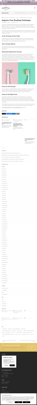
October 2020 (5, 260)
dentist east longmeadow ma (6, 330)
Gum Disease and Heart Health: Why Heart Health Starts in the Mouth (13, 161)
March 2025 (4, 181)
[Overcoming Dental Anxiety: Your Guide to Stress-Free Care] (7, 120)
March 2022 (4, 238)
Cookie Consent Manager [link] (5, 395)
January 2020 (5, 276)
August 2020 (4, 264)
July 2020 (4, 266)
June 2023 (4, 213)
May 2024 (4, 195)
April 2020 (4, 272)
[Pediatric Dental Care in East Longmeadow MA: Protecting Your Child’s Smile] (27, 321)
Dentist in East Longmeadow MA (10, 347)
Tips (17, 22)
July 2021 (4, 250)
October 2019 (5, 282)
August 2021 (4, 248)
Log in (3, 299)
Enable (12, 365)
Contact (3, 389)
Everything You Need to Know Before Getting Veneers (9, 341)
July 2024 (4, 191)
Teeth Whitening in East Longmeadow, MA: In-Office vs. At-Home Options (13, 159)
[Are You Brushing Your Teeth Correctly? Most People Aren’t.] (27, 313)
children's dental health (16, 328)
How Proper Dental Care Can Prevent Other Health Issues (26, 341)
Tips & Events (19, 12)
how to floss (13, 332)
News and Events (5, 288)
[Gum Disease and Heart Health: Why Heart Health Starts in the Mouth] (18, 318)
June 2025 (4, 177)
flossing (3, 332)
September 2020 (5, 262)
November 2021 (5, 246)
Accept (26, 402)
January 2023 (5, 219)
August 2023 (4, 209)
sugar (19, 334)
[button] (34, 7)
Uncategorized (5, 294)
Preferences (10, 402)
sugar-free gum (24, 334)
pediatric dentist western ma (27, 332)
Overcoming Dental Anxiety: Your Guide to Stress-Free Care (7, 123)
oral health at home (19, 332)
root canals (15, 334)
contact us (24, 107)
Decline (18, 402)
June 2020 (4, 268)
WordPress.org (4, 305)
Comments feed (4, 303)
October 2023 (5, 207)
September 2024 (5, 189)
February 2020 (5, 274)
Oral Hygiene (14, 22)
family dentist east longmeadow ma (29, 330)
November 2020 (5, 258)
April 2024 (4, 197)
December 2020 (5, 256)
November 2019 (5, 280)
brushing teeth (4, 328)
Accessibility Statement (6, 392)
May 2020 (4, 270)
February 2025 (5, 183)
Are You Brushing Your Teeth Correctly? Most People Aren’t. (30, 139)
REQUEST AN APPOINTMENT (28, 3)
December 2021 (5, 244)
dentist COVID (23, 328)
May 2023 (4, 215)
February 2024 (5, 201)
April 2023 (4, 217)
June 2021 (4, 252)
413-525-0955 (5, 375)
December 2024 (5, 185)
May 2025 (4, 179)
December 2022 (5, 221)
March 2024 (4, 199)
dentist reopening (19, 330)
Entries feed (3, 301)
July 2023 (4, 211)
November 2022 (5, 223)
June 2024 (4, 193)
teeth (28, 334)
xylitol (3, 336)
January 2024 (5, 203)
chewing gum (10, 328)
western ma (32, 334)
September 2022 (5, 227)
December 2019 (5, 278)
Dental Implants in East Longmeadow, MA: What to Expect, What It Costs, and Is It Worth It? (18, 125)
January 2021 (5, 254)
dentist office (14, 330)
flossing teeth (8, 332)
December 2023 (5, 205)
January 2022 (5, 242)
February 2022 (5, 240)
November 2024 (5, 187)
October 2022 (5, 225)
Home (16, 12)
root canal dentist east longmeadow (7, 334)
